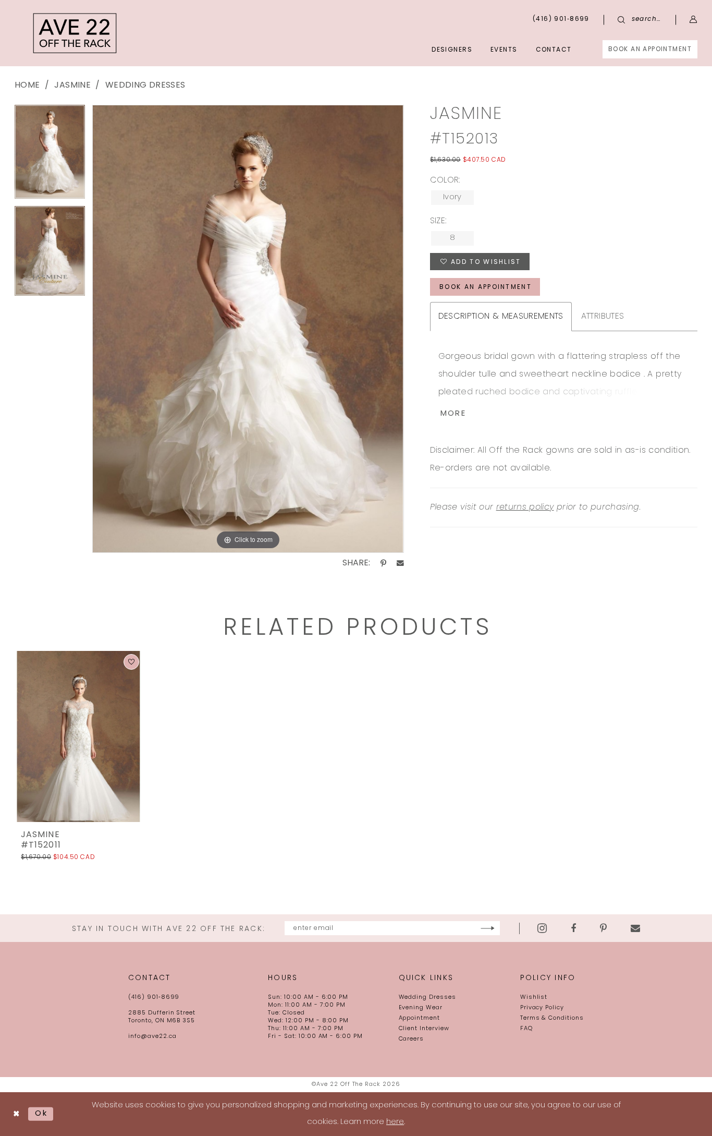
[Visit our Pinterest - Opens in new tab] (603, 928)
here (395, 1122)
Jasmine (72, 85)
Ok (41, 1114)
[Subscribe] (487, 928)
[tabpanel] (50, 155)
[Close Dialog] (16, 1114)
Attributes (602, 316)
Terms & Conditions (552, 1018)
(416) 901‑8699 (153, 997)
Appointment (419, 1018)
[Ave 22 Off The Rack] (75, 33)
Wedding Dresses (145, 85)
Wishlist (534, 997)
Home (27, 85)
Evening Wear (421, 1008)
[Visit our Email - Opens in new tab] (635, 928)
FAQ (526, 1029)
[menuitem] (650, 49)
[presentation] (78, 736)
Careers (411, 1039)
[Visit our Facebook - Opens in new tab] (573, 928)
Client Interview (424, 1029)
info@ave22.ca (152, 1037)
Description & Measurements (500, 316)
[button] (693, 20)
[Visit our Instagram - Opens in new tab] (542, 928)
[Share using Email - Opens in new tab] (400, 563)
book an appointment (485, 287)
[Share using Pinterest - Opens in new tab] (383, 563)
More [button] (453, 414)
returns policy (525, 507)
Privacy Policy (542, 1008)
